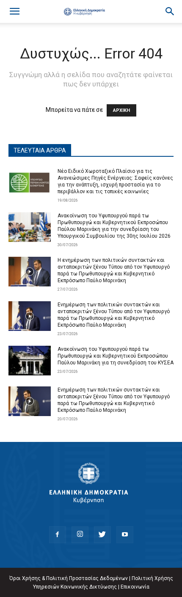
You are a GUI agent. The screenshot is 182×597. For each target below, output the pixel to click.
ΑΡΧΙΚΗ (121, 110)
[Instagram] (80, 534)
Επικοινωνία (135, 587)
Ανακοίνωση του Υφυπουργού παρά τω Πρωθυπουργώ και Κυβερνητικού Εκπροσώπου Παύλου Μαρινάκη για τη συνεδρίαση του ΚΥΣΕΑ (116, 356)
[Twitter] (102, 534)
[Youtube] (124, 534)
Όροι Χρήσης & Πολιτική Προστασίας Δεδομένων (68, 578)
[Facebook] (57, 534)
